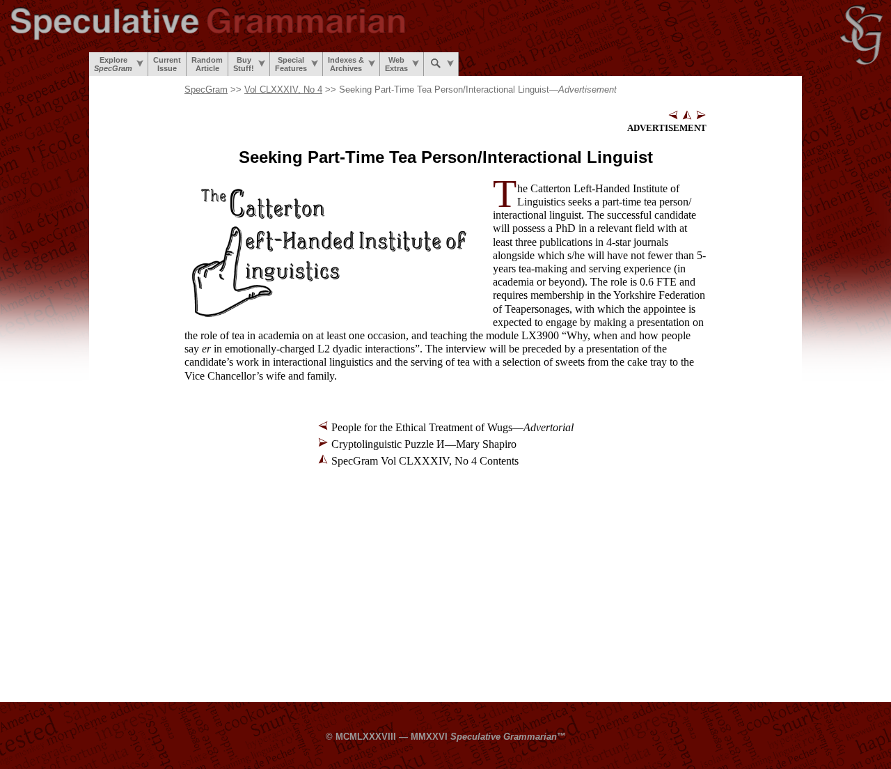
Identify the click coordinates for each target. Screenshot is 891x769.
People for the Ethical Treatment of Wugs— (452, 427)
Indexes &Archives (346, 64)
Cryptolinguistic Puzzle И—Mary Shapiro (424, 444)
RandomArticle (207, 64)
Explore (113, 64)
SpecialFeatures (291, 64)
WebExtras (396, 64)
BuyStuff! (243, 64)
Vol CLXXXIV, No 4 (283, 89)
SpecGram (206, 89)
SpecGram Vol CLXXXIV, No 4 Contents (425, 461)
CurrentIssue (167, 64)
